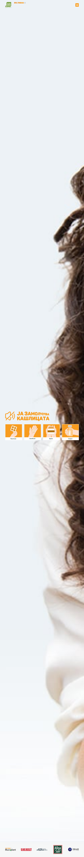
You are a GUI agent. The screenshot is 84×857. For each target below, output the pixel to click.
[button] (77, 5)
